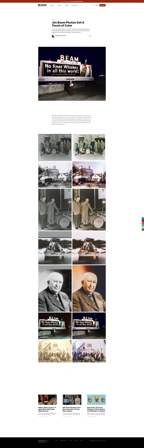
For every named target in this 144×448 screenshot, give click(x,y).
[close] (143, 1)
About (56, 440)
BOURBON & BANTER (42, 440)
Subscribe (102, 5)
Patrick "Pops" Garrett (60, 35)
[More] (81, 5)
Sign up (76, 440)
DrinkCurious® (41, 442)
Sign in (96, 5)
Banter (53, 19)
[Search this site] (93, 5)
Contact (81, 440)
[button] (143, 218)
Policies (71, 440)
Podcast (67, 5)
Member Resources (63, 440)
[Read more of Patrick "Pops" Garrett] (53, 36)
